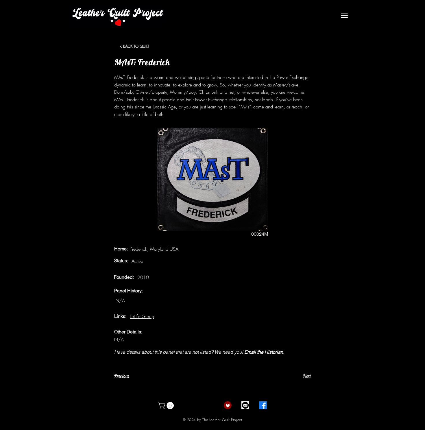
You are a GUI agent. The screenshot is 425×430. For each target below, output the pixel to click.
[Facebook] (263, 405)
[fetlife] (228, 405)
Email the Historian (263, 352)
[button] (166, 405)
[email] (245, 405)
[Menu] (344, 15)
